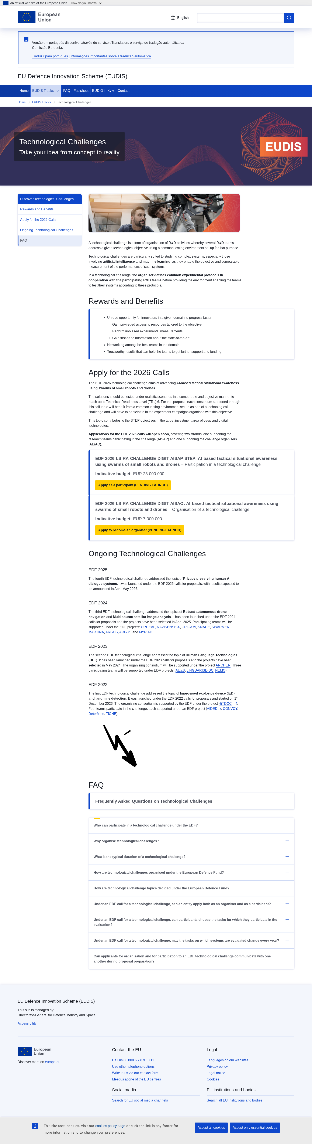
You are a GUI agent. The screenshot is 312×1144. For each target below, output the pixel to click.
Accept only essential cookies (255, 1127)
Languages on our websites (227, 1060)
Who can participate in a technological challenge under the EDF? (146, 825)
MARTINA (96, 632)
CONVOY (230, 708)
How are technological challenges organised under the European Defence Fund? (159, 872)
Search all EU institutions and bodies (234, 1100)
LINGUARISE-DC (200, 670)
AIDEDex (214, 708)
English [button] (183, 18)
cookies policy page (110, 1126)
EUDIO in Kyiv (103, 90)
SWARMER (220, 627)
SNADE (204, 627)
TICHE (111, 714)
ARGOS (111, 632)
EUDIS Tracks (43, 90)
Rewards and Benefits (36, 209)
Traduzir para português (50, 56)
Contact (123, 90)
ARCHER (223, 665)
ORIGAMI (189, 627)
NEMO (220, 670)
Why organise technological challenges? (126, 841)
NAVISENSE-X (168, 627)
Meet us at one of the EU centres (136, 1079)
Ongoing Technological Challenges (46, 230)
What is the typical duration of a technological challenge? (140, 857)
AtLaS (180, 670)
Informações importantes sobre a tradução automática (110, 56)
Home (24, 90)
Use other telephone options (133, 1066)
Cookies (213, 1079)
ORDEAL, (148, 627)
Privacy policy (217, 1066)
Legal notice (216, 1073)
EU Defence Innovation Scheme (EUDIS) (56, 1001)
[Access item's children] (58, 91)
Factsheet (81, 90)
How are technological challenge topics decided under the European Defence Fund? (161, 888)
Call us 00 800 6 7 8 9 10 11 (133, 1060)
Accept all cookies (211, 1127)
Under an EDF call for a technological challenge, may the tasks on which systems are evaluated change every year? (186, 940)
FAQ (66, 90)
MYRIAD (145, 632)
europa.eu (52, 1062)
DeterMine (96, 714)
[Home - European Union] (39, 17)
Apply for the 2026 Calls (38, 219)
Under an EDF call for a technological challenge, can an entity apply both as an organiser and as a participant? (182, 904)
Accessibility (27, 1023)
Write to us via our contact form (135, 1073)
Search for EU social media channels (140, 1100)
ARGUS (125, 632)
